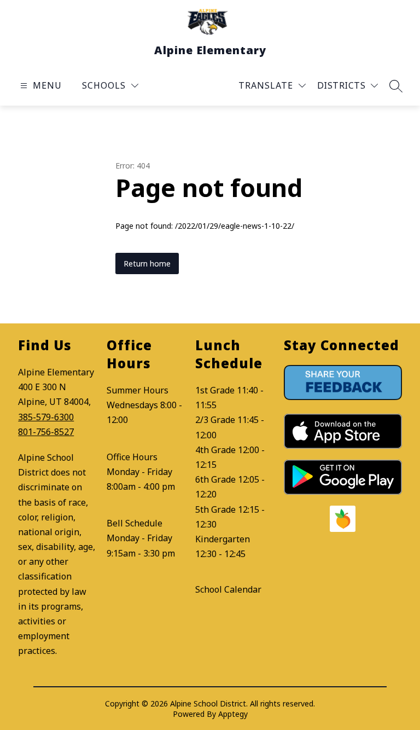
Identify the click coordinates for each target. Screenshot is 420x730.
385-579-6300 (46, 417)
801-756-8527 (46, 432)
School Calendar (228, 589)
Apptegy (233, 714)
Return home (147, 263)
